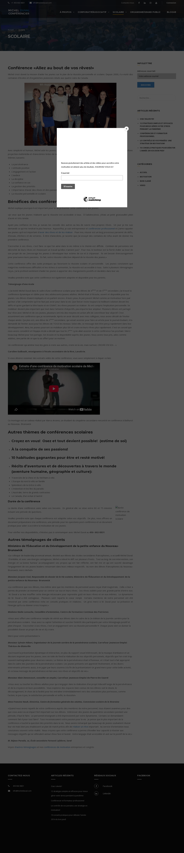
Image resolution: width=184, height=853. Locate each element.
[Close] (126, 129)
